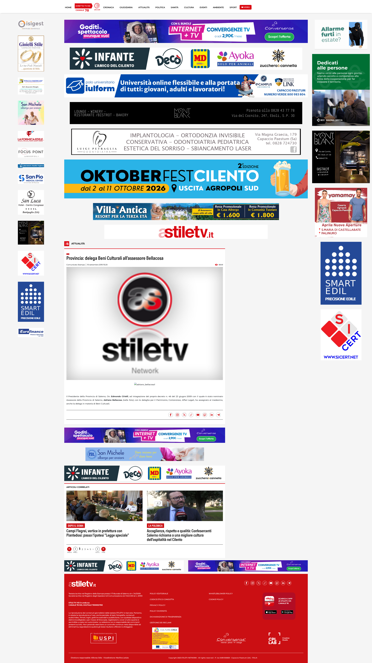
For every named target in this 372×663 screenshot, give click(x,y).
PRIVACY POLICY (157, 605)
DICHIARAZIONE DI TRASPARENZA (165, 617)
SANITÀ (174, 7)
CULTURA (189, 7)
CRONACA (108, 7)
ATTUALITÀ (144, 7)
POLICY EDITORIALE (159, 593)
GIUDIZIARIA (126, 7)
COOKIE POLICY (216, 599)
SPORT (233, 7)
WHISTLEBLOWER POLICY (221, 593)
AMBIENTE (218, 7)
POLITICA (160, 7)
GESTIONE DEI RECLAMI (160, 622)
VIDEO (246, 7)
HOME (68, 7)
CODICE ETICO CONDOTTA (162, 599)
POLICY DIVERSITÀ (158, 611)
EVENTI (203, 7)
